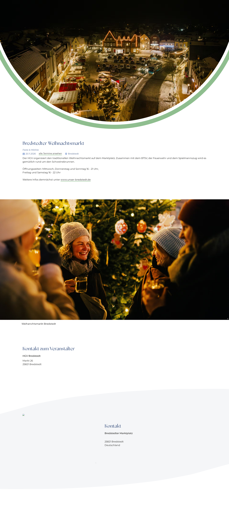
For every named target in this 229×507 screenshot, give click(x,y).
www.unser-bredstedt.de (76, 179)
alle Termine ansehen (50, 153)
